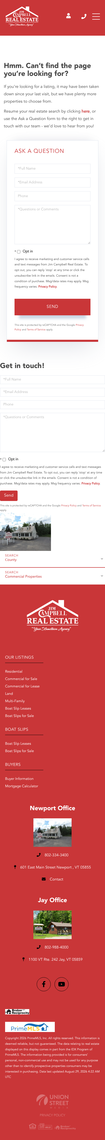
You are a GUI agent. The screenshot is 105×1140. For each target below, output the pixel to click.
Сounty (11, 560)
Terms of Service (36, 330)
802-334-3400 (84, 16)
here (86, 112)
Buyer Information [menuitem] (19, 779)
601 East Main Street (55, 868)
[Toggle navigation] (96, 16)
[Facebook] (44, 984)
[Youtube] (62, 984)
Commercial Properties (23, 577)
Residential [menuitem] (13, 672)
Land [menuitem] (9, 694)
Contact (56, 879)
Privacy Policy (47, 286)
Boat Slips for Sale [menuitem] (19, 716)
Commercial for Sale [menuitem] (21, 679)
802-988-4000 (56, 947)
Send (52, 307)
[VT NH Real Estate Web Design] (52, 1101)
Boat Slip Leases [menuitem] (18, 709)
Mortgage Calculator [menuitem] (21, 786)
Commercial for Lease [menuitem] (22, 686)
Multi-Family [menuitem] (15, 701)
